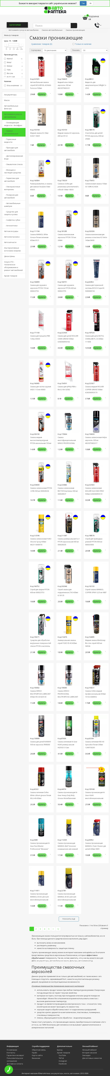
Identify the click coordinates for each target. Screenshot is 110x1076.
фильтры (73, 960)
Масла (7, 100)
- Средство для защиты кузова (11, 213)
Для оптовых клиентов (92, 1058)
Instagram (62, 1061)
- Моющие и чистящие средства (12, 171)
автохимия (74, 1073)
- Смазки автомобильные (11, 132)
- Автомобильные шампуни (12, 204)
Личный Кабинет (89, 1050)
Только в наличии (83, 44)
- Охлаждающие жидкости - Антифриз (13, 124)
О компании (12, 1050)
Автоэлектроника (11, 237)
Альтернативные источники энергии (12, 249)
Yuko (14, 70)
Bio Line (14, 73)
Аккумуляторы (10, 94)
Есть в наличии (14, 85)
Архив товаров (10, 276)
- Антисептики (10, 225)
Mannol (14, 59)
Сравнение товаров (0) (41, 44)
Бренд (59, 1050)
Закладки (86, 1055)
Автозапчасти (10, 242)
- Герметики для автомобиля (11, 179)
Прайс (34, 1052)
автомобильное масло (59, 960)
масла (66, 1073)
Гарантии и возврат (15, 1055)
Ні (90, 3)
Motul (14, 62)
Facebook (62, 1064)
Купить (41, 94)
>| (58, 929)
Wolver (14, 66)
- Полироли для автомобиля (11, 196)
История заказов (89, 1052)
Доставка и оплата (15, 1064)
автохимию (83, 960)
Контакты (11, 1052)
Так (83, 3)
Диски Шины (9, 256)
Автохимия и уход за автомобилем (13, 115)
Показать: (76, 50)
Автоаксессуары (11, 231)
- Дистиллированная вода (13, 157)
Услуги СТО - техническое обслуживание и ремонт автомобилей (13, 266)
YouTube (62, 1055)
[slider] (6, 45)
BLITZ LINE (14, 77)
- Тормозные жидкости (10, 140)
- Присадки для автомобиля (11, 149)
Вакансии (36, 1058)
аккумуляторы (42, 960)
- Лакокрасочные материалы (12, 188)
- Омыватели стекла (13, 164)
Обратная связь (39, 1050)
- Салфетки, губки (12, 220)
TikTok (61, 1058)
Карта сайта (37, 1055)
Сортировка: (36, 50)
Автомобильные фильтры (11, 107)
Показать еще (68, 919)
